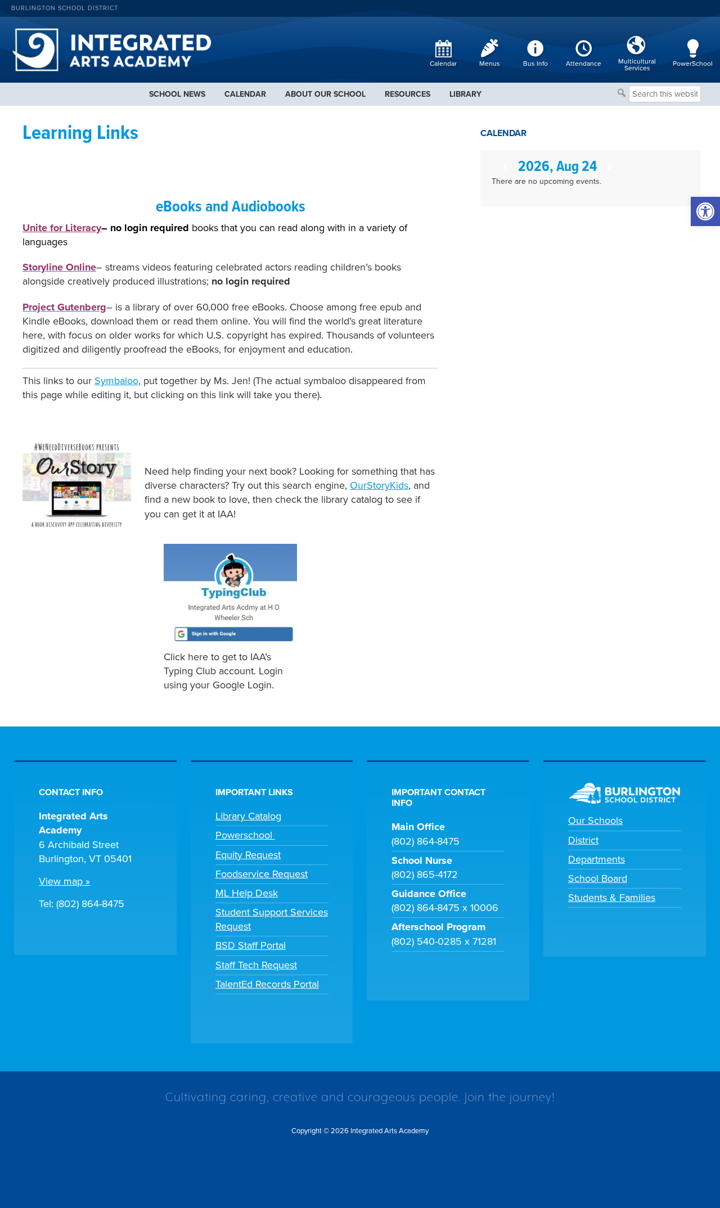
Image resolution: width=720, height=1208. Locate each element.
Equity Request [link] (248, 855)
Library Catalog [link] (248, 816)
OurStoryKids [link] (379, 485)
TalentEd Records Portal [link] (267, 984)
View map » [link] (64, 881)
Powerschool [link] (245, 835)
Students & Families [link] (611, 897)
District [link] (583, 840)
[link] (705, 211)
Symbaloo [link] (116, 381)
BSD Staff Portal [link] (250, 945)
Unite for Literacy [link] (61, 228)
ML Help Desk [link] (246, 893)
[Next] (610, 167)
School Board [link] (597, 878)
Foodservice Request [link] (261, 874)
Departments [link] (596, 859)
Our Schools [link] (595, 820)
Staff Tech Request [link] (256, 965)
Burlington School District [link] (64, 8)
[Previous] (505, 167)
